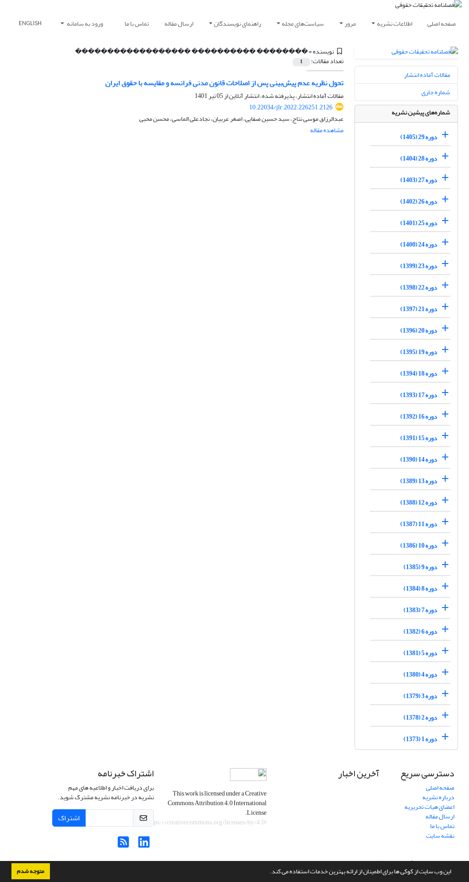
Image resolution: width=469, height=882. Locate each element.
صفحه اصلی (441, 23)
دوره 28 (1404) (418, 158)
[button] (267, 872)
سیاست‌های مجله (303, 23)
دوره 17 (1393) (418, 395)
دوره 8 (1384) (420, 588)
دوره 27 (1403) (418, 180)
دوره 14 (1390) (418, 459)
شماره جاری (435, 92)
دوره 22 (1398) (418, 287)
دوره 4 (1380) (420, 674)
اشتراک (69, 818)
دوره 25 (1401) (418, 223)
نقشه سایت (440, 835)
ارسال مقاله (178, 23)
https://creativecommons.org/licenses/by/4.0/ (204, 822)
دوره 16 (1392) (418, 416)
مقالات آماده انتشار (427, 75)
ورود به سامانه (84, 23)
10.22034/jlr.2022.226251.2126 (291, 107)
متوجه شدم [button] (30, 871)
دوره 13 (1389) (418, 481)
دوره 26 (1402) (418, 201)
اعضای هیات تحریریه (429, 807)
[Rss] (123, 845)
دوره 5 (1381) (420, 653)
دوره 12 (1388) (418, 502)
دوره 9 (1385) (420, 567)
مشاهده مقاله (327, 130)
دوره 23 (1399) (418, 266)
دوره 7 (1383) (420, 610)
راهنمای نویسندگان (237, 23)
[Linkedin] (144, 845)
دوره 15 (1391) (418, 438)
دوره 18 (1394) (418, 373)
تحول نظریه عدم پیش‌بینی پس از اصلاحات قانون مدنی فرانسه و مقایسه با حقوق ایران (224, 83)
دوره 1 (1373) (420, 739)
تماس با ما (137, 23)
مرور (350, 23)
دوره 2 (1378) (420, 717)
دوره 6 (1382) (420, 631)
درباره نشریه (438, 797)
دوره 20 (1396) (418, 330)
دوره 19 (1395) (418, 352)
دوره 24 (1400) (418, 244)
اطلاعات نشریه (394, 23)
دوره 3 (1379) (420, 696)
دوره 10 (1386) (418, 545)
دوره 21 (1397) (418, 309)
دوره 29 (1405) (418, 137)
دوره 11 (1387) (418, 524)
